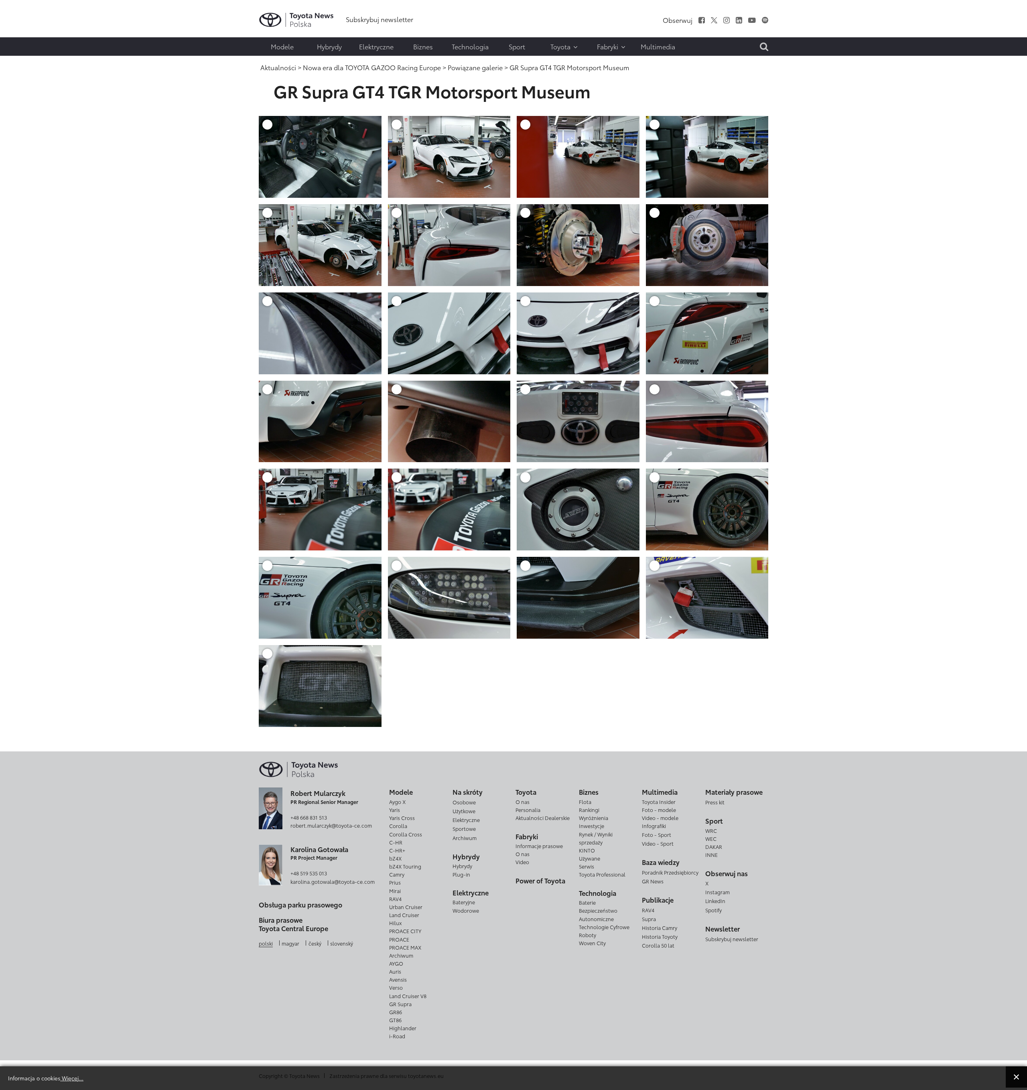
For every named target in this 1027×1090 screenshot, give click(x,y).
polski (266, 943)
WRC (711, 830)
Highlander (402, 1027)
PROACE (399, 939)
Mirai (395, 890)
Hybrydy (462, 865)
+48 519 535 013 (308, 873)
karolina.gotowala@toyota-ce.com (332, 881)
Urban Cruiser (405, 906)
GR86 (395, 1011)
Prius (395, 882)
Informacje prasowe (539, 845)
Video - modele (660, 817)
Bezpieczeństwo (598, 910)
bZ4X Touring (405, 866)
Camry (396, 874)
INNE (711, 854)
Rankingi (589, 809)
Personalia (528, 809)
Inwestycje (591, 825)
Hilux (395, 922)
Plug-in (461, 874)
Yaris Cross (402, 817)
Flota (585, 801)
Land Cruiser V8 (407, 995)
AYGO (396, 963)
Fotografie (23, 30)
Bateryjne (464, 901)
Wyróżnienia (593, 817)
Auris (395, 971)
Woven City (592, 942)
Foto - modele (659, 809)
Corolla (398, 825)
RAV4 (395, 898)
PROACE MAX (405, 947)
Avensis (398, 979)
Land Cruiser (404, 914)
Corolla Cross (405, 834)
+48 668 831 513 (308, 817)
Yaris (394, 809)
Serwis (586, 866)
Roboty (587, 934)
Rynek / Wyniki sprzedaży (596, 838)
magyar (290, 943)
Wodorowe (466, 910)
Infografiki (654, 825)
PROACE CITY (405, 930)
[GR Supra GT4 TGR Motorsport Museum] (320, 155)
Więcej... (71, 1078)
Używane (589, 858)
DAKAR (713, 846)
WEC (710, 838)
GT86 (395, 1019)
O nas (523, 801)
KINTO (587, 850)
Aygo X (397, 801)
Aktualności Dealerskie (543, 817)
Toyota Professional (602, 874)
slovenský (341, 943)
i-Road (397, 1035)
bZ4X (395, 858)
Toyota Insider (659, 801)
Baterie (587, 902)
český (315, 943)
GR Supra (400, 1003)
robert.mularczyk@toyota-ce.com (331, 825)
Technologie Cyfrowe (604, 926)
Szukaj (24, 63)
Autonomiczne (596, 918)
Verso (396, 987)
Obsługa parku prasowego (300, 904)
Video (522, 861)
